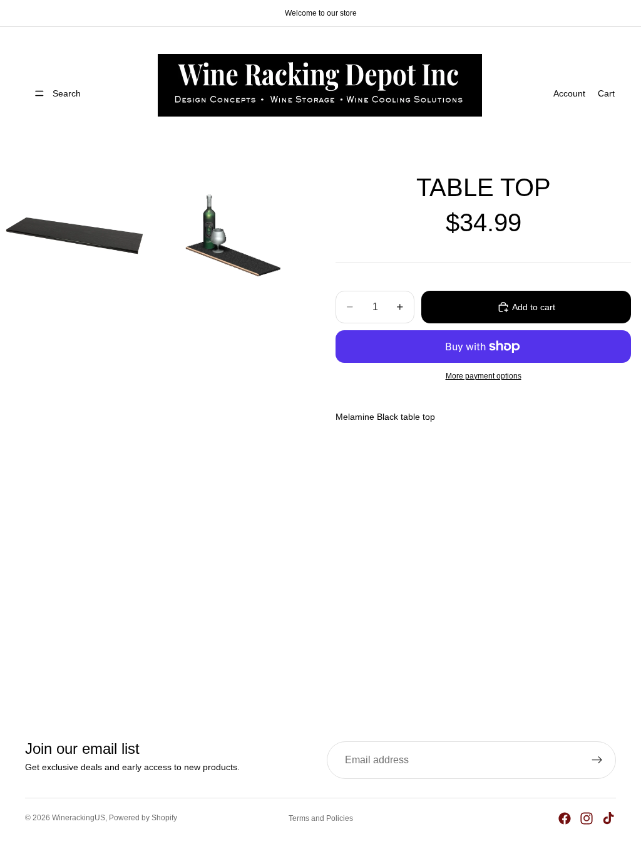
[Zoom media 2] (229, 235)
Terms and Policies (321, 818)
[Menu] (39, 93)
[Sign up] (597, 760)
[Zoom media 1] (75, 235)
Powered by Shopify (143, 817)
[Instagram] (586, 818)
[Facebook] (564, 818)
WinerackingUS (78, 817)
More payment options (483, 376)
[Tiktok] (608, 818)
